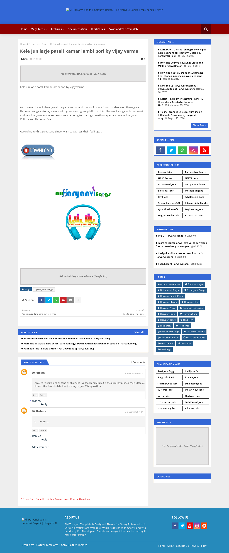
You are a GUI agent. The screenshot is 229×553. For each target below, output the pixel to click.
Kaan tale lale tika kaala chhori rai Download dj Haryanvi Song (59, 348)
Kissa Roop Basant (169, 337)
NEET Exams (191, 178)
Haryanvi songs (168, 319)
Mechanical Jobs (194, 190)
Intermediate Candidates (197, 203)
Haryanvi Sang (190, 313)
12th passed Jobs (167, 402)
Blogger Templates (47, 545)
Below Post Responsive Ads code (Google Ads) (83, 276)
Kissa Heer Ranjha (196, 331)
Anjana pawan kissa (170, 284)
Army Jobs (163, 396)
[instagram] (193, 150)
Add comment (40, 447)
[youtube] (204, 150)
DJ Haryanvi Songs (38, 44)
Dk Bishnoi (39, 411)
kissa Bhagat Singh (169, 331)
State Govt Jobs (166, 408)
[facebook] (160, 150)
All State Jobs (192, 408)
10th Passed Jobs (194, 402)
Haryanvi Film (191, 302)
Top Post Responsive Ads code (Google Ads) (83, 73)
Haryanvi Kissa (167, 307)
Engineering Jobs (194, 209)
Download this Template (123, 29)
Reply (35, 395)
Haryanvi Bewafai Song (171, 296)
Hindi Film (188, 319)
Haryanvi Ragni (167, 313)
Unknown (38, 372)
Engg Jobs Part (166, 377)
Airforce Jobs (165, 389)
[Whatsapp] (56, 300)
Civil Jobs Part (192, 371)
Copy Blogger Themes (74, 545)
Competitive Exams (195, 172)
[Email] (70, 300)
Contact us (182, 545)
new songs (186, 343)
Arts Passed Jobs (167, 184)
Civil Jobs (163, 197)
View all (139, 332)
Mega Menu (38, 29)
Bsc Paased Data (194, 215)
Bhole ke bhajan (195, 284)
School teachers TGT (169, 203)
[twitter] (171, 150)
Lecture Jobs (165, 172)
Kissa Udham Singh (195, 337)
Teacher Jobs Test (167, 383)
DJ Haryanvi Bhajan (169, 290)
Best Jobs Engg (166, 371)
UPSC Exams (165, 178)
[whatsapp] (182, 150)
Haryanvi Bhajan (168, 302)
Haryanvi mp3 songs (192, 307)
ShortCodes (98, 29)
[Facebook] (41, 300)
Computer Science (195, 184)
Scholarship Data (194, 197)
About (170, 545)
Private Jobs (191, 377)
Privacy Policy (198, 545)
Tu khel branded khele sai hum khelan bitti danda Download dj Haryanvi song (67, 338)
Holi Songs (184, 325)
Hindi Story (165, 325)
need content (166, 343)
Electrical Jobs (166, 190)
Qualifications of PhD (170, 209)
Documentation (77, 29)
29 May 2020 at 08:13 (133, 373)
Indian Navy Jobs (194, 389)
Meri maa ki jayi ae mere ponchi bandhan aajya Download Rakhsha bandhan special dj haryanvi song (80, 343)
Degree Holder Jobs (168, 215)
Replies (36, 400)
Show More (199, 125)
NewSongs (165, 349)
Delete (43, 395)
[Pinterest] (63, 300)
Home (23, 29)
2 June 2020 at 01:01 (134, 411)
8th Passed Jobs (193, 383)
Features (56, 29)
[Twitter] (48, 300)
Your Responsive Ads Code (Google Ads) (182, 446)
